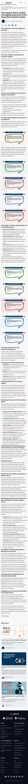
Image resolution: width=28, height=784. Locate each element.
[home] (6, 3)
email (7, 397)
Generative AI (11, 44)
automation (4, 355)
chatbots (3, 455)
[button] (21, 2)
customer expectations (16, 98)
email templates (20, 388)
